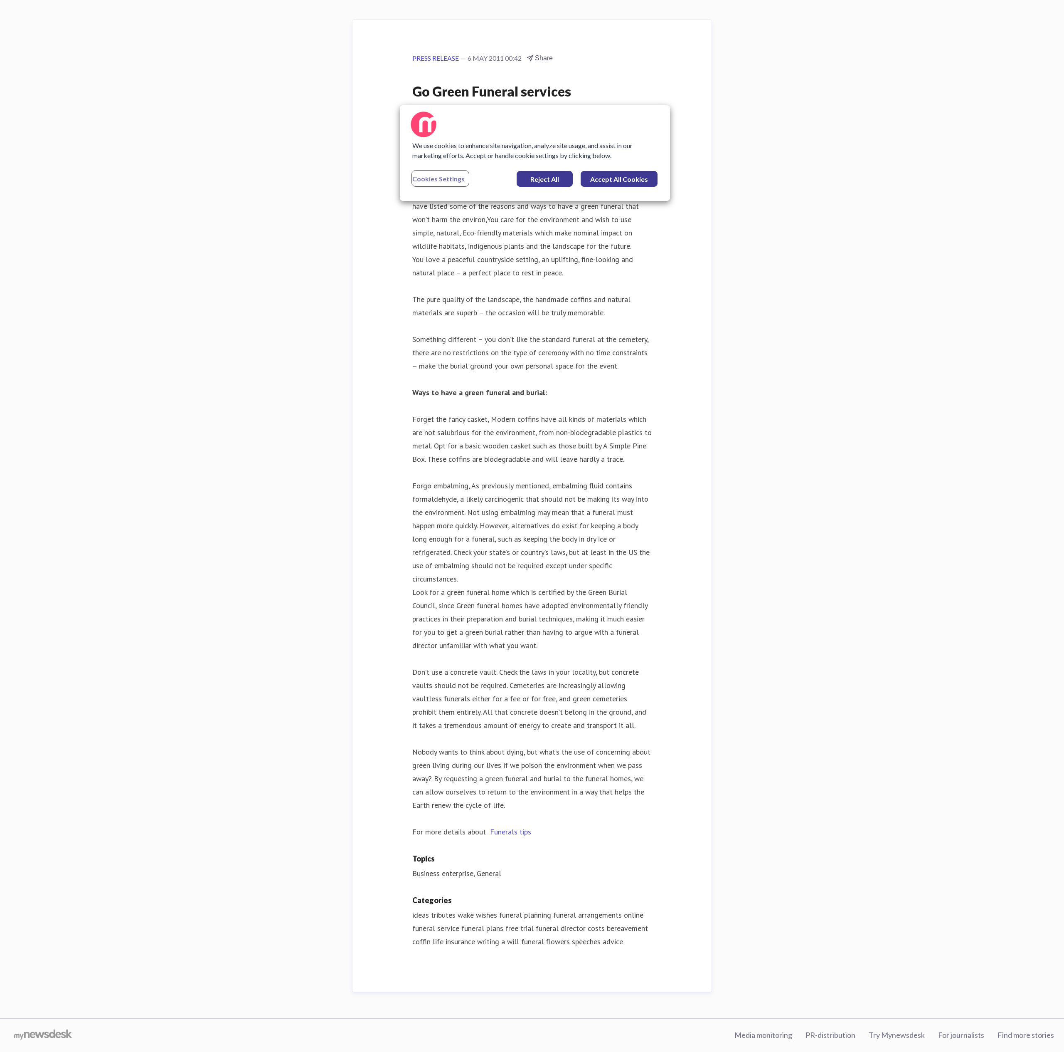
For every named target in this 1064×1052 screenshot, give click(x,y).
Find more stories (1026, 1035)
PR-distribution (830, 1035)
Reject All (544, 179)
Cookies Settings (438, 179)
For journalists (961, 1035)
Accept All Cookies (619, 179)
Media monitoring (763, 1035)
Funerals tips (509, 832)
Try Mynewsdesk (897, 1035)
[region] (535, 153)
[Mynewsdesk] (43, 1035)
